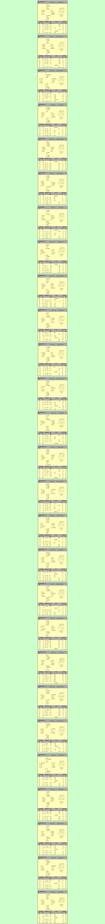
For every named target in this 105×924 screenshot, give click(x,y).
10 (62, 27)
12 (43, 24)
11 (62, 32)
